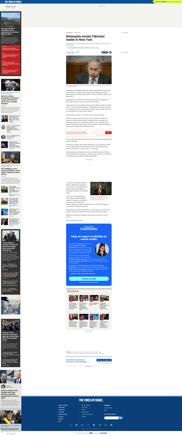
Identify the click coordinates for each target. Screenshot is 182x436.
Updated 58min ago (9, 26)
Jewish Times (62, 407)
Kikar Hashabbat (81, 353)
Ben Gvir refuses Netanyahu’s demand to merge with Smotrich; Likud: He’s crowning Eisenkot (10, 99)
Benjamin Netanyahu (90, 352)
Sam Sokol (9, 132)
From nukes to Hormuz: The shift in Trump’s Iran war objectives (9, 290)
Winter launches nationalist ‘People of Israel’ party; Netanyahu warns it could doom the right (83, 324)
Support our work (89, 279)
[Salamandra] (103, 433)
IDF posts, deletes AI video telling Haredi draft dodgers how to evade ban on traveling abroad (10, 361)
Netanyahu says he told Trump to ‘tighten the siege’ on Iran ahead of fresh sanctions (10, 282)
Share (105, 52)
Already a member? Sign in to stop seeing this (88, 282)
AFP (17, 285)
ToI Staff (4, 105)
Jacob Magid (5, 252)
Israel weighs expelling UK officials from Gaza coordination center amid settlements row (104, 305)
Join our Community (161, 1)
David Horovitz (10, 138)
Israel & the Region (75, 352)
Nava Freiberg (13, 194)
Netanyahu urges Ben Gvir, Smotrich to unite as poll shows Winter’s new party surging (73, 324)
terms (107, 135)
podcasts (61, 419)
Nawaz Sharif (98, 352)
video (60, 421)
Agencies (15, 252)
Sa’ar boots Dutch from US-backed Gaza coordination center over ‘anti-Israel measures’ (14, 201)
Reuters (12, 195)
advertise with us (85, 412)
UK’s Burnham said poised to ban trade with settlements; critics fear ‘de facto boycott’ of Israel (104, 324)
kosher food (101, 353)
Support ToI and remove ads (174, 1)
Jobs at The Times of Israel (87, 414)
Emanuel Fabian (12, 285)
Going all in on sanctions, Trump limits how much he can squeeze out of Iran (9, 266)
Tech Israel (61, 412)
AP (2, 292)
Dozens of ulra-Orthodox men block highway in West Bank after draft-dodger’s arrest (10, 336)
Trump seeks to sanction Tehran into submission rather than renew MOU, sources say (10, 246)
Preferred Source (95, 47)
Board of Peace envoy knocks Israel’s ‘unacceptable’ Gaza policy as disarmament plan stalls (83, 306)
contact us (84, 416)
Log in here (108, 363)
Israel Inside (82, 352)
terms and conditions (86, 405)
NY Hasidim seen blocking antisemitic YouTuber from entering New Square (10, 64)
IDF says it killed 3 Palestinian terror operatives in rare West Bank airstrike (10, 31)
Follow (77, 52)
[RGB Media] (92, 433)
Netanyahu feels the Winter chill (94, 304)
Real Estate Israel (63, 414)
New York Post (88, 353)
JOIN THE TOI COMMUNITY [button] (104, 360)
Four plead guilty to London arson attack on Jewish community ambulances (10, 71)
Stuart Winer (70, 52)
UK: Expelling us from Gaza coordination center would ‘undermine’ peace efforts (10, 171)
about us (83, 409)
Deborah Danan (9, 387)
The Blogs (61, 416)
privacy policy (84, 407)
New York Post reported (83, 102)
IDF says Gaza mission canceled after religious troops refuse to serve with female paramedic (73, 305)
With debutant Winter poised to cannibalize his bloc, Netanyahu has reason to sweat (13, 128)
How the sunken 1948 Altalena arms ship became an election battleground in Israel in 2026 (10, 394)
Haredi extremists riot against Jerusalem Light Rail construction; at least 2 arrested (10, 354)
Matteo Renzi (95, 353)
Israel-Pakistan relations (72, 353)
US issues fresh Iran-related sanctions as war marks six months (10, 49)
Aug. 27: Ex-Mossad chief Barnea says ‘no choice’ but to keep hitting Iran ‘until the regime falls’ (10, 274)
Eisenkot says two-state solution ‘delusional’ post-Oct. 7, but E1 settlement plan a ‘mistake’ (94, 324)
